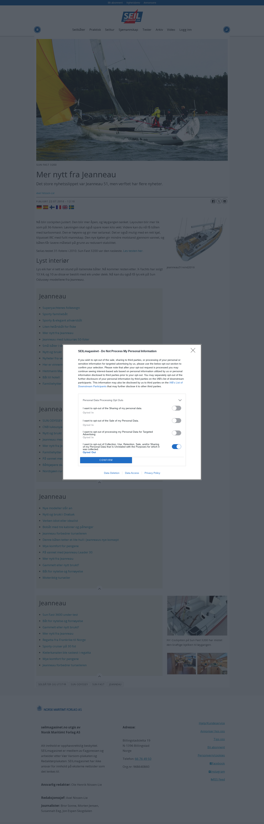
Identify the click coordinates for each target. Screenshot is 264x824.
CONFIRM (106, 460)
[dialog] (132, 412)
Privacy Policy (152, 472)
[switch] (176, 408)
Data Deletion (111, 472)
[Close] (194, 351)
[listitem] (132, 400)
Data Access (132, 472)
